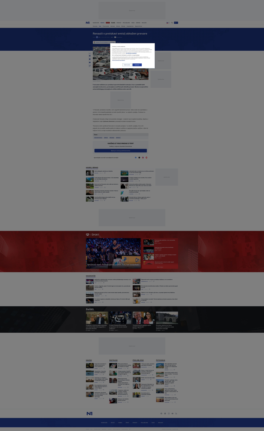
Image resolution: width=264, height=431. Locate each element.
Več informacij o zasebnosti (131, 53)
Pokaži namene (127, 64)
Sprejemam (137, 64)
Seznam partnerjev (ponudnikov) (118, 60)
